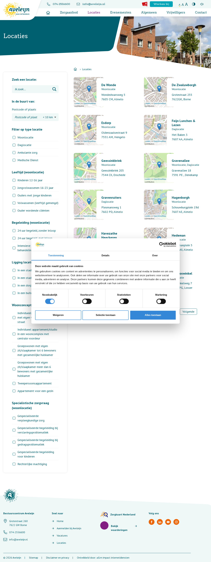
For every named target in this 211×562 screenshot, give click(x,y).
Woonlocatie (25, 137)
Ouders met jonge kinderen (34, 195)
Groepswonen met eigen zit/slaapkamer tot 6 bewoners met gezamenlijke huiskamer (36, 350)
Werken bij (161, 4)
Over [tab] (155, 255)
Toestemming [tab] (56, 255)
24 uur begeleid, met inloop (34, 238)
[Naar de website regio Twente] (144, 4)
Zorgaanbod (69, 12)
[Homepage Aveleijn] (18, 10)
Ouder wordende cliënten (33, 210)
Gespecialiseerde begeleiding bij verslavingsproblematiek (37, 430)
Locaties (94, 12)
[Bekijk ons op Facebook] (151, 522)
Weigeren (58, 315)
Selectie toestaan (105, 315)
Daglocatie (24, 145)
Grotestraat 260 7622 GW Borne (18, 523)
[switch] (87, 301)
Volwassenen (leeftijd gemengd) (37, 203)
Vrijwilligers (176, 12)
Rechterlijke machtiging (32, 464)
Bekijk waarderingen (119, 528)
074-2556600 (61, 4)
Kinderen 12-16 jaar (30, 180)
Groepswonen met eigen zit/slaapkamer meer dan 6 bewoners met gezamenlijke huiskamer (35, 369)
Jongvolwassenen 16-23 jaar (35, 188)
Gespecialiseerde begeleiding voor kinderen (35, 454)
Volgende (188, 311)
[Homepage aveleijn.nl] (10, 495)
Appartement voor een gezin (35, 391)
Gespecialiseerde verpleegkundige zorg (31, 418)
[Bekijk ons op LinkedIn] (160, 522)
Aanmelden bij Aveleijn (69, 528)
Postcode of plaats (24, 109)
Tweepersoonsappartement (34, 383)
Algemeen (149, 12)
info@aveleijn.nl (93, 4)
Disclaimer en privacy (57, 557)
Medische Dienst (27, 160)
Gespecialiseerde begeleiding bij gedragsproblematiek (37, 442)
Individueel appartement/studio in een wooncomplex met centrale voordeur (37, 334)
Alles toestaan (153, 315)
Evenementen (120, 12)
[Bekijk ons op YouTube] (168, 522)
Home (60, 521)
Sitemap (33, 557)
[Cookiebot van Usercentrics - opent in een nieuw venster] (161, 244)
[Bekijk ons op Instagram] (176, 522)
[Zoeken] (54, 89)
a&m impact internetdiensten (113, 557)
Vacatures (62, 535)
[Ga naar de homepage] (48, 11)
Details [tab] (106, 255)
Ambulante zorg (27, 152)
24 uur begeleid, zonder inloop (36, 230)
